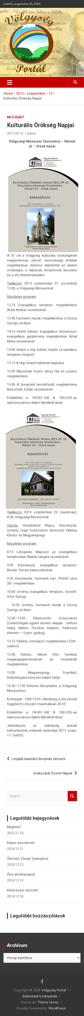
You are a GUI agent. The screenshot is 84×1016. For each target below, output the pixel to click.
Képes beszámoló (21, 843)
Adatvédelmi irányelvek (39, 996)
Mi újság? (15, 117)
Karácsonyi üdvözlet (22, 890)
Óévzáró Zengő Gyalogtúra (27, 859)
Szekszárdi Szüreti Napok (52, 773)
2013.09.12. (15, 133)
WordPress (57, 1008)
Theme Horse (48, 1002)
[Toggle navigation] (10, 82)
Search (72, 796)
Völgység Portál (54, 990)
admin (31, 133)
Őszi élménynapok (21, 874)
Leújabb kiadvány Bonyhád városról (38, 759)
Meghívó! (14, 827)
